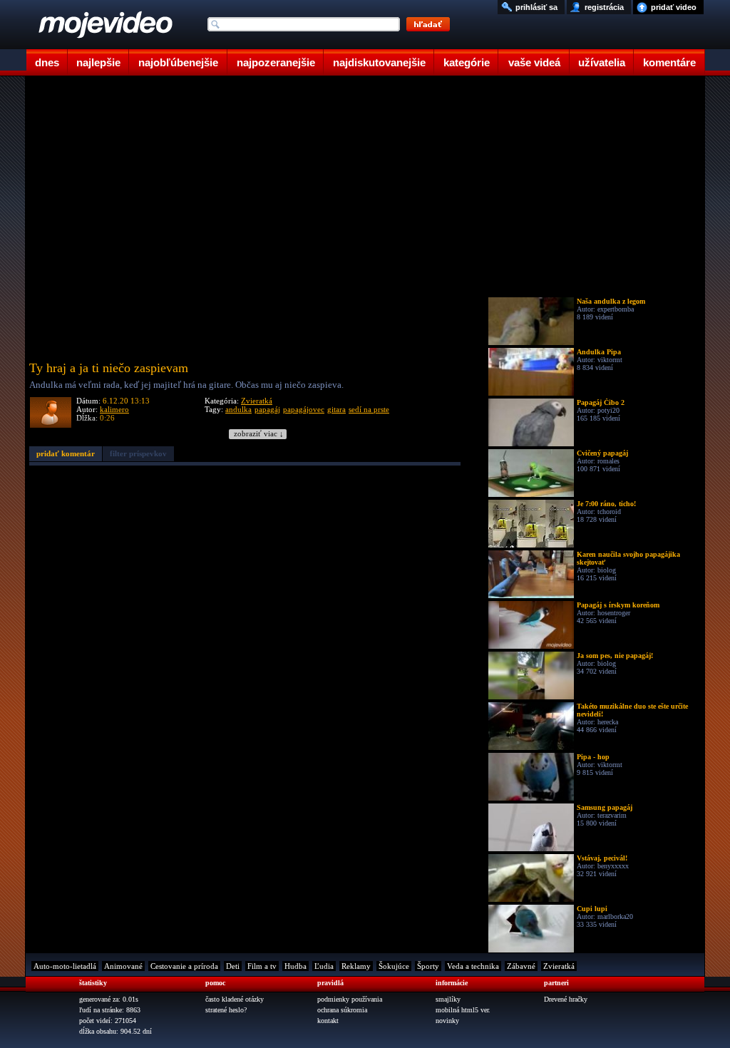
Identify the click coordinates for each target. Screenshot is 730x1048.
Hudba (295, 966)
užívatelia (601, 62)
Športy (428, 966)
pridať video (673, 7)
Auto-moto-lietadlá (65, 966)
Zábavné (521, 966)
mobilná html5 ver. (463, 1010)
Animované (123, 966)
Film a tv (262, 966)
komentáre (669, 62)
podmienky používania (349, 999)
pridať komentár (65, 453)
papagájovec (303, 409)
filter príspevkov (138, 453)
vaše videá (534, 62)
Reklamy (356, 966)
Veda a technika (473, 966)
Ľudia (324, 966)
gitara (336, 409)
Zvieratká (256, 400)
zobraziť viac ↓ (259, 434)
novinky (447, 1020)
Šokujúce (394, 966)
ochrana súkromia (342, 1010)
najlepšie (98, 62)
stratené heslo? (226, 1010)
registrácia (604, 7)
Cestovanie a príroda (184, 966)
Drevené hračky (565, 999)
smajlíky (448, 999)
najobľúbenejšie (178, 62)
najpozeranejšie (276, 62)
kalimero (114, 409)
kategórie (466, 62)
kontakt (328, 1020)
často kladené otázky (234, 999)
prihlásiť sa (536, 7)
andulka (238, 409)
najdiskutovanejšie (379, 62)
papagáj (267, 409)
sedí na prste (369, 409)
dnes (47, 62)
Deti (233, 966)
